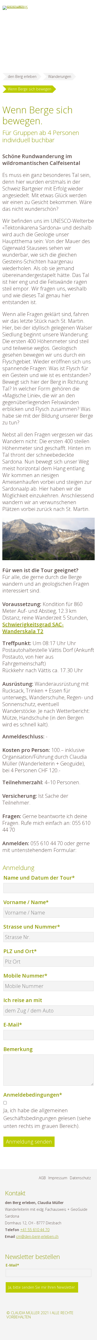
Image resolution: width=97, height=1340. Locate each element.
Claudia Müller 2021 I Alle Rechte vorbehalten (39, 1314)
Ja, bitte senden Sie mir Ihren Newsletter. (42, 1287)
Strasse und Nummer (31, 926)
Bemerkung (18, 1049)
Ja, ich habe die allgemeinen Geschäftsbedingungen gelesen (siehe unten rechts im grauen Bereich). (47, 1118)
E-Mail (16, 1024)
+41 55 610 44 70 (34, 1229)
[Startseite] (16, 8)
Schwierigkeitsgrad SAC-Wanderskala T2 (33, 628)
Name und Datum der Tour (39, 877)
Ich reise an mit (22, 1000)
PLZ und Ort (20, 951)
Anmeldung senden (29, 1141)
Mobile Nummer (25, 975)
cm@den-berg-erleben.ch (37, 1236)
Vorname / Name (26, 902)
